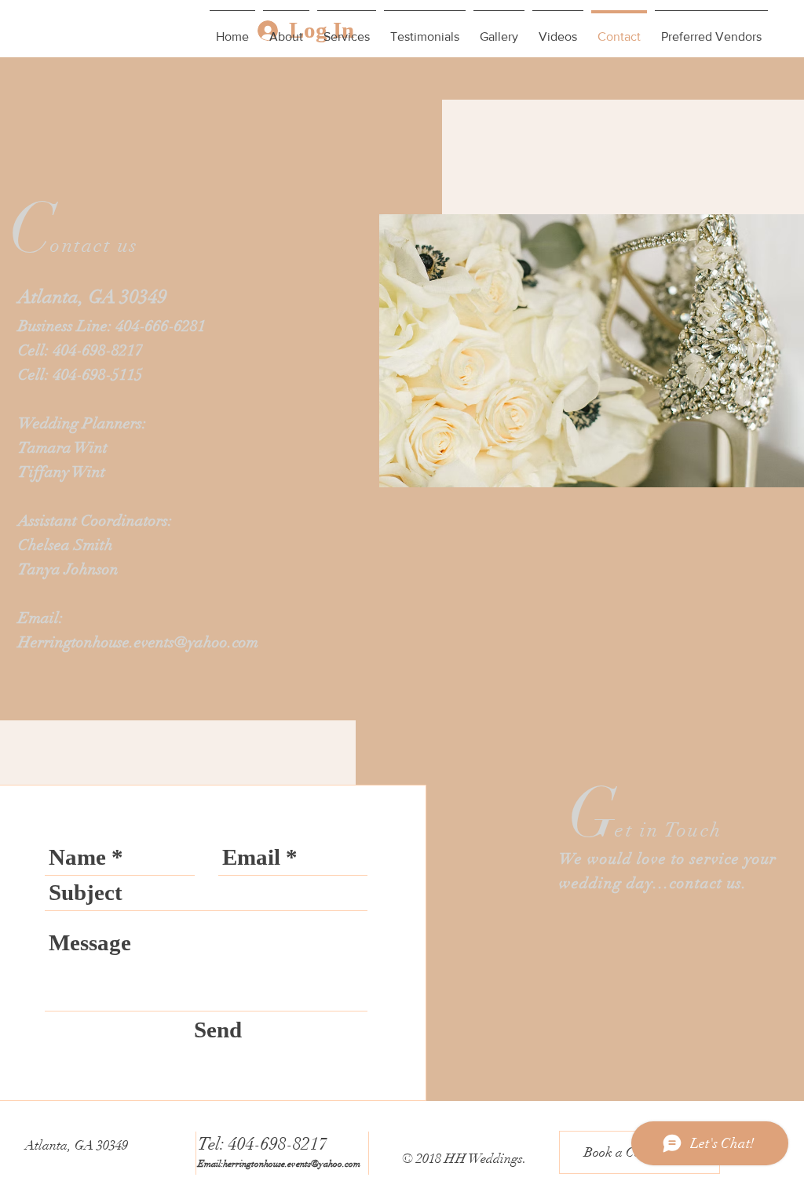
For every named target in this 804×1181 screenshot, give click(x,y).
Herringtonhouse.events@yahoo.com (138, 642)
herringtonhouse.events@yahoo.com (291, 1163)
